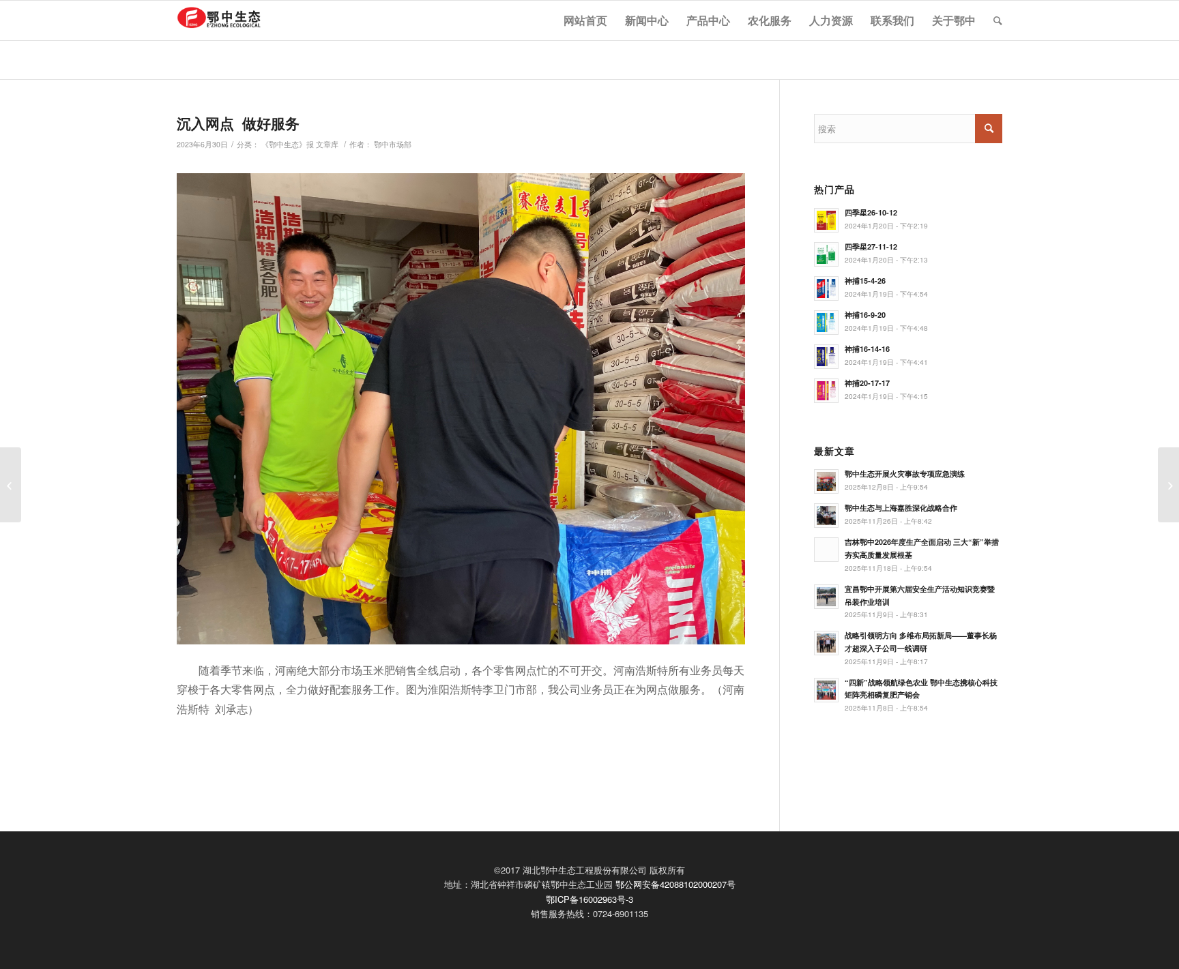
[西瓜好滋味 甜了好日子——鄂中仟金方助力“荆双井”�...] (1168, 484)
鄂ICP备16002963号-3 (589, 899)
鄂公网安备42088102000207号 (675, 884)
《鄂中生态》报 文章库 (299, 144)
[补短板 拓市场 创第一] (10, 484)
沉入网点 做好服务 (238, 123)
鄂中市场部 (392, 144)
